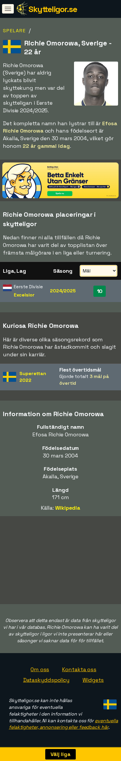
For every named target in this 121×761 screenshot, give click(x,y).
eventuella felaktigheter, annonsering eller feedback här (63, 724)
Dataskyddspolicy (46, 680)
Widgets (93, 680)
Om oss (40, 669)
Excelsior (24, 295)
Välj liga (60, 754)
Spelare (14, 31)
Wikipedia (67, 507)
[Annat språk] (109, 703)
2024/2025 (63, 291)
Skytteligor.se (52, 9)
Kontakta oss (79, 669)
